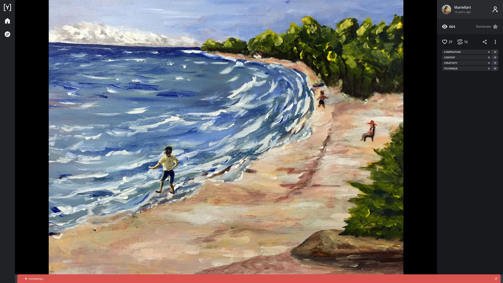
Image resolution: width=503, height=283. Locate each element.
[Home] (7, 7)
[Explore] (7, 34)
